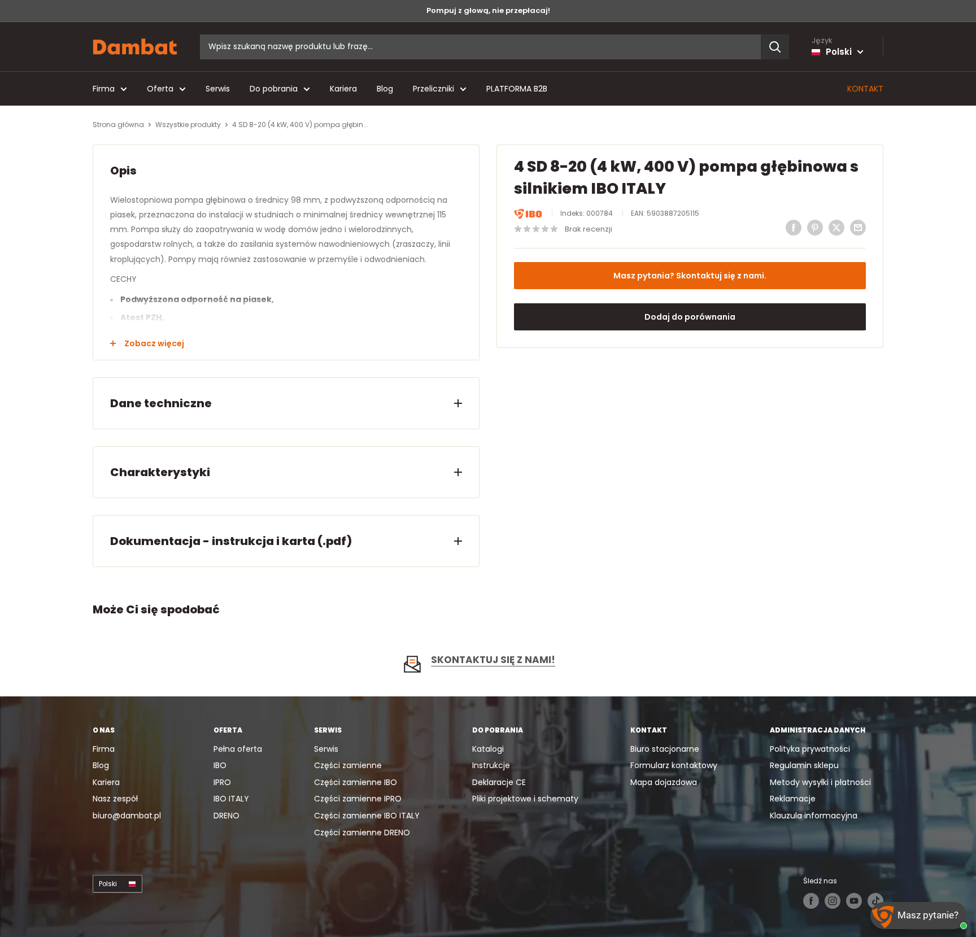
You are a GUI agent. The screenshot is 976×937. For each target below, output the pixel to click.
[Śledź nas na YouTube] (854, 901)
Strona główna (118, 124)
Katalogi (488, 749)
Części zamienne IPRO (358, 798)
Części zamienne (348, 765)
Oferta (160, 88)
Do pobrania (274, 88)
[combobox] (480, 46)
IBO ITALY (231, 798)
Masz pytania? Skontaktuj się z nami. (689, 275)
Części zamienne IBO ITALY (367, 815)
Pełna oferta (237, 749)
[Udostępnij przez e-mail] (858, 228)
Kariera (343, 88)
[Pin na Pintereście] (815, 228)
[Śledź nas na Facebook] (811, 901)
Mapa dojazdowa (663, 782)
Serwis (218, 88)
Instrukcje (491, 765)
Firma (104, 88)
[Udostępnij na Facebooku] (793, 228)
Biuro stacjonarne (664, 749)
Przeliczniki (433, 88)
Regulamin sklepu (804, 765)
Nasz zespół (115, 798)
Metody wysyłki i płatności (820, 782)
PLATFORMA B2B (516, 88)
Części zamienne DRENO (362, 832)
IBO (219, 765)
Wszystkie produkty (188, 124)
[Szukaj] (775, 46)
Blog (385, 88)
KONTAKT (865, 88)
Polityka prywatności (810, 749)
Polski (108, 883)
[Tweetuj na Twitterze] (836, 228)
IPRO (222, 782)
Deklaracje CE (499, 782)
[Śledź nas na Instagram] (832, 901)
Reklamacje (793, 798)
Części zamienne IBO (355, 782)
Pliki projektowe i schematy (525, 798)
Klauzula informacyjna (813, 815)
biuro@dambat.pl (127, 815)
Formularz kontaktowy (673, 765)
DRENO (226, 815)
